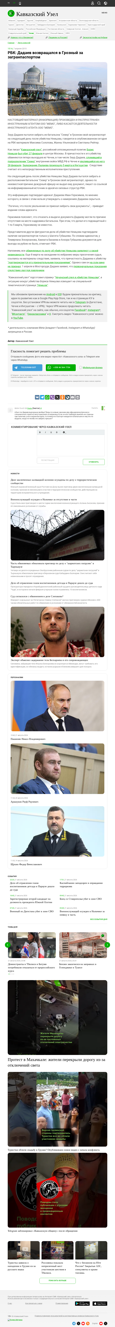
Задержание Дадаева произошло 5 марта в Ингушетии (55, 165)
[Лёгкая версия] (20, 3)
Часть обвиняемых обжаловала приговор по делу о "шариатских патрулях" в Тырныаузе (52, 565)
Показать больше (57, 1280)
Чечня (31, 33)
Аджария (21, 21)
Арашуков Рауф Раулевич (24, 801)
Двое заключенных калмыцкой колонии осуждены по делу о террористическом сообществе (54, 481)
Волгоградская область (89, 21)
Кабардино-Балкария (46, 25)
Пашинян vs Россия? (58, 37)
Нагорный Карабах (16, 29)
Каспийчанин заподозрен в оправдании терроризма (81, 884)
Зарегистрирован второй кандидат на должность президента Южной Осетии (31, 900)
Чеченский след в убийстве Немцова (76, 277)
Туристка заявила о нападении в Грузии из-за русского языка (22, 1266)
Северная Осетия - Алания (77, 29)
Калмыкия (61, 25)
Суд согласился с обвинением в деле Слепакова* (37, 596)
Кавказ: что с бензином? (21, 37)
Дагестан (20, 25)
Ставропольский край (17, 33)
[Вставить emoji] (64, 432)
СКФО (92, 29)
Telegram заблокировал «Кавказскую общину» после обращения (42, 1230)
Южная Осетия (42, 33)
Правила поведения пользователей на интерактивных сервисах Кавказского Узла (67, 1316)
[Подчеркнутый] (51, 432)
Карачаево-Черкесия (77, 25)
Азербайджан (41, 21)
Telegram (80, 302)
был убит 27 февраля (30, 153)
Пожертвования (62, 1303)
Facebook (80, 310)
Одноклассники (36, 313)
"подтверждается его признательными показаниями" (39, 262)
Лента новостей (24, 43)
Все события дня (98, 919)
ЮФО (68, 33)
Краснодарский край (96, 25)
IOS (59, 294)
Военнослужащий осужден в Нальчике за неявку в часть (82, 913)
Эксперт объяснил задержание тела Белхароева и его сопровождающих (49, 660)
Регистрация (47, 460)
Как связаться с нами (33, 1303)
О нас (10, 1303)
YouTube (18, 317)
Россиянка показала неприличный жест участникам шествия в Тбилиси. (54, 1267)
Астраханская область (68, 21)
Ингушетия (30, 25)
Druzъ (29, 408)
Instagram (93, 310)
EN (14, 3)
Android (50, 294)
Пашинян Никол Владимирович (28, 738)
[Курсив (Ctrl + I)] (45, 432)
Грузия (11, 25)
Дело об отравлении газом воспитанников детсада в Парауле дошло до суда (52, 583)
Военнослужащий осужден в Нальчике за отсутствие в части (44, 499)
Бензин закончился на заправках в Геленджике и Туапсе (77, 965)
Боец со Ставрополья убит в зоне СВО (81, 898)
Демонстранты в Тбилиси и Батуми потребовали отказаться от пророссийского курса (31, 967)
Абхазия (11, 21)
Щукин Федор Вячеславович (26, 864)
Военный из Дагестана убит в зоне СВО (32, 911)
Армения (53, 21)
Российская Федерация (35, 29)
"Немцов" (42, 285)
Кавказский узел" (31, 149)
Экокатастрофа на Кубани (94, 37)
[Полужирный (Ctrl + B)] (40, 432)
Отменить (94, 462)
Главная (11, 43)
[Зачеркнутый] (56, 432)
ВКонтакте (18, 313)
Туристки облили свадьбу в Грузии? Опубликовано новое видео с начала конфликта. (54, 1149)
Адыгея (30, 21)
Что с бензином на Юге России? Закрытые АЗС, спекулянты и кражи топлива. (88, 1267)
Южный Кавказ (56, 33)
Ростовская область (56, 29)
